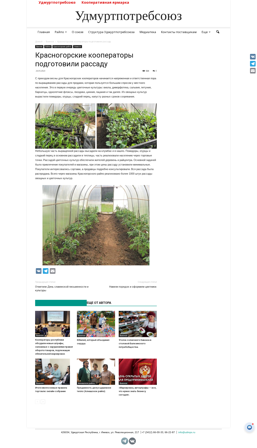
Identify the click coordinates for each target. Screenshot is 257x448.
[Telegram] (252, 63)
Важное (39, 46)
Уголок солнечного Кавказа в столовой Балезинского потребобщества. (135, 343)
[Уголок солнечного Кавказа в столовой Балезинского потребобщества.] (138, 324)
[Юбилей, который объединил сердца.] (96, 324)
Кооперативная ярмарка (105, 2)
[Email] (252, 70)
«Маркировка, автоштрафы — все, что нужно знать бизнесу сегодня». (137, 391)
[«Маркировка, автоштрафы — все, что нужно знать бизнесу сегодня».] (138, 372)
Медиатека (148, 32)
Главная (44, 32)
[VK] (252, 56)
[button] (217, 32)
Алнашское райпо (86, 383)
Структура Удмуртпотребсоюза (111, 32)
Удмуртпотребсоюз (57, 2)
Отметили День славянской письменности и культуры (61, 288)
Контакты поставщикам (179, 32)
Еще (205, 32)
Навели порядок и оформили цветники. (133, 286)
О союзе (77, 32)
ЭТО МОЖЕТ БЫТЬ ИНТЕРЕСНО (59, 303)
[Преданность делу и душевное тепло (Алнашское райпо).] (96, 372)
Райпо (59, 32)
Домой (38, 41)
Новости (77, 46)
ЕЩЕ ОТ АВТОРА (99, 303)
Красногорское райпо (62, 46)
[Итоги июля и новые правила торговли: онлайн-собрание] (54, 372)
